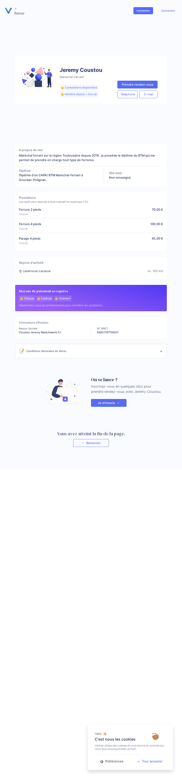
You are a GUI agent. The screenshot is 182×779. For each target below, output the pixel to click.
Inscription (143, 10)
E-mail (148, 94)
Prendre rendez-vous (137, 84)
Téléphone (127, 94)
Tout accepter (152, 761)
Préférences (113, 761)
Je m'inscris (107, 403)
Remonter (93, 443)
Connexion (168, 10)
